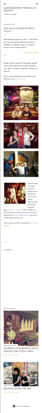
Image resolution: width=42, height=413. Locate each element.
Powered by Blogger (22, 406)
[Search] (37, 3)
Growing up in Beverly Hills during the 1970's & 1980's (21, 350)
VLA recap (19, 79)
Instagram (26, 215)
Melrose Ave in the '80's (17, 388)
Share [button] (5, 242)
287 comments (14, 355)
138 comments (13, 392)
